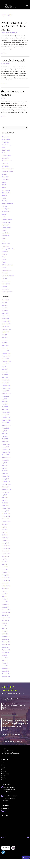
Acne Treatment (6, 137)
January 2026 (5, 318)
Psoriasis (4, 254)
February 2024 (6, 380)
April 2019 (4, 535)
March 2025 (5, 345)
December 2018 (6, 545)
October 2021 (5, 455)
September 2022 (6, 425)
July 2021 (4, 463)
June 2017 (4, 594)
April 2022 (5, 439)
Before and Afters (5, 774)
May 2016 (4, 628)
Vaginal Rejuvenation (7, 291)
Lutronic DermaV (6, 227)
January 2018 (5, 575)
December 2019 (6, 513)
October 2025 (5, 326)
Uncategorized (5, 289)
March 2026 (5, 313)
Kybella (4, 217)
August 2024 (5, 364)
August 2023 (5, 396)
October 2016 (5, 615)
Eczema (4, 182)
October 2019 (5, 519)
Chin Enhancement (7, 161)
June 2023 (4, 401)
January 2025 (5, 351)
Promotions (3, 777)
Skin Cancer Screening (8, 275)
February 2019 (5, 540)
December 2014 (6, 674)
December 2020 (6, 481)
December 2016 (6, 610)
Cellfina (4, 153)
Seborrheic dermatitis (7, 265)
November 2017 (6, 580)
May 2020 (4, 500)
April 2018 (4, 567)
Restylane (4, 257)
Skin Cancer (5, 273)
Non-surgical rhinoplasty (8, 249)
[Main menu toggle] (27, 5)
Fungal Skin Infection (7, 203)
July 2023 (4, 399)
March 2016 (5, 634)
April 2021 (4, 471)
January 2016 (5, 639)
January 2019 (5, 543)
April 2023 (5, 407)
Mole (3, 241)
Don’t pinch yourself (13, 60)
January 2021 (5, 479)
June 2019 (4, 530)
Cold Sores (5, 163)
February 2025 (6, 348)
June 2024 (4, 369)
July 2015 (4, 655)
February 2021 (5, 476)
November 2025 (6, 324)
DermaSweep (5, 179)
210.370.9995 (5, 800)
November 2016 (6, 612)
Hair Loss (4, 206)
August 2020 (5, 492)
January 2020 (5, 511)
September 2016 (6, 618)
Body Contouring (6, 145)
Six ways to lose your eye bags (13, 93)
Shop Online (4, 772)
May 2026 (4, 308)
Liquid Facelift (5, 225)
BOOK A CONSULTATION (9, 714)
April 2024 (5, 375)
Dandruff (4, 174)
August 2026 (5, 300)
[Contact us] (27, 837)
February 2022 (6, 444)
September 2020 (6, 489)
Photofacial (5, 251)
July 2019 (4, 527)
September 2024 (6, 361)
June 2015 (4, 658)
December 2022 (6, 417)
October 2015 (5, 647)
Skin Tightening (6, 284)
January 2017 (5, 607)
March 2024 (5, 377)
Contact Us (3, 775)
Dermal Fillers (5, 177)
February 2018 (5, 572)
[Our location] (29, 837)
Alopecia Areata (6, 139)
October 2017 (5, 583)
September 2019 (6, 521)
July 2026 (4, 302)
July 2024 (4, 367)
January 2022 (5, 447)
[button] (9, 714)
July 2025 (4, 335)
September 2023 (6, 393)
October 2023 (5, 391)
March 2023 (5, 409)
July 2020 (4, 495)
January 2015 (5, 671)
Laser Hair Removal (7, 219)
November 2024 (6, 356)
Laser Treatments (6, 222)
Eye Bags (14, 32)
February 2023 (6, 412)
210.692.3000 (7, 791)
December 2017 (6, 578)
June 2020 (4, 497)
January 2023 (5, 415)
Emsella (4, 187)
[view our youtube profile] (3, 811)
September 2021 (6, 457)
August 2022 (5, 428)
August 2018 (5, 556)
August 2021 (5, 460)
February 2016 (5, 636)
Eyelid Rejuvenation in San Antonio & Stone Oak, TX (14, 26)
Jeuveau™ (4, 214)
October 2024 (5, 359)
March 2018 (5, 570)
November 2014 (6, 676)
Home (2, 762)
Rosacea (4, 259)
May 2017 (4, 596)
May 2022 (4, 436)
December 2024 (6, 353)
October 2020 (5, 487)
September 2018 (6, 554)
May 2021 (4, 468)
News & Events (6, 243)
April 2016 (4, 631)
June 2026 (4, 305)
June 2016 (4, 626)
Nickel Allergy (5, 246)
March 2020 (5, 505)
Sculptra (4, 262)
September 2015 (6, 650)
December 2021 (6, 449)
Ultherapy (4, 286)
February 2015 (5, 668)
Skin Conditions (6, 281)
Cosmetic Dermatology (8, 169)
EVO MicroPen (6, 190)
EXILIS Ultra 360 (6, 193)
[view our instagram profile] (5, 811)
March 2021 (5, 473)
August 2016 (5, 620)
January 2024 (5, 383)
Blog (2, 779)
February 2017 (5, 604)
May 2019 (4, 532)
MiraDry (4, 238)
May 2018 (4, 564)
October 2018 (5, 551)
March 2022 (5, 441)
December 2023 (6, 385)
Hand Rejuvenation (7, 209)
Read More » (4, 53)
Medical (8, 63)
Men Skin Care (6, 233)
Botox (3, 147)
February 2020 (6, 508)
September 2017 (6, 586)
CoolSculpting (5, 166)
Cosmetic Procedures (6, 32)
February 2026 (6, 316)
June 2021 (4, 465)
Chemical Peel (5, 158)
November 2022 (6, 420)
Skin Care (4, 278)
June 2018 (4, 562)
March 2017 (5, 602)
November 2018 (6, 548)
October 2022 (5, 423)
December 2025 (6, 321)
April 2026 (5, 310)
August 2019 (5, 524)
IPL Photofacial (6, 211)
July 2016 (4, 623)
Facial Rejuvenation (7, 201)
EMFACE (4, 185)
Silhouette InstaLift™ (7, 270)
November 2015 (6, 644)
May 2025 (4, 340)
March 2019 (5, 537)
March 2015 (5, 666)
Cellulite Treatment (6, 155)
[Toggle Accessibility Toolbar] (3, 852)
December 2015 (6, 642)
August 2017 (5, 588)
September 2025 (6, 329)
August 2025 (5, 332)
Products (3, 770)
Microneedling (5, 235)
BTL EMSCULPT (6, 150)
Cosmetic (3, 766)
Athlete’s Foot (5, 142)
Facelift (4, 198)
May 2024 (4, 372)
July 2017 (4, 591)
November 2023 (6, 388)
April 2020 (5, 503)
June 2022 (4, 433)
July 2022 (4, 431)
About (2, 764)
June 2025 (4, 337)
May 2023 (4, 404)
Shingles (4, 267)
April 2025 (5, 343)
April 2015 (4, 663)
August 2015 (5, 652)
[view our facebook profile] (1, 811)
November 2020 (6, 484)
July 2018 (4, 559)
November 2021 (6, 452)
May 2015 (4, 660)
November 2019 (6, 516)
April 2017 (4, 599)
